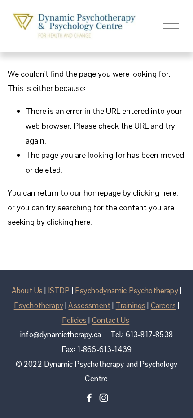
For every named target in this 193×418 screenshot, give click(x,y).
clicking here (154, 192)
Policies (74, 320)
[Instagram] (103, 397)
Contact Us (111, 320)
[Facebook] (89, 397)
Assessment (89, 305)
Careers (163, 305)
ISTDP (59, 291)
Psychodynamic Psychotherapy (126, 291)
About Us (27, 291)
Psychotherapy (38, 305)
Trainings (131, 305)
